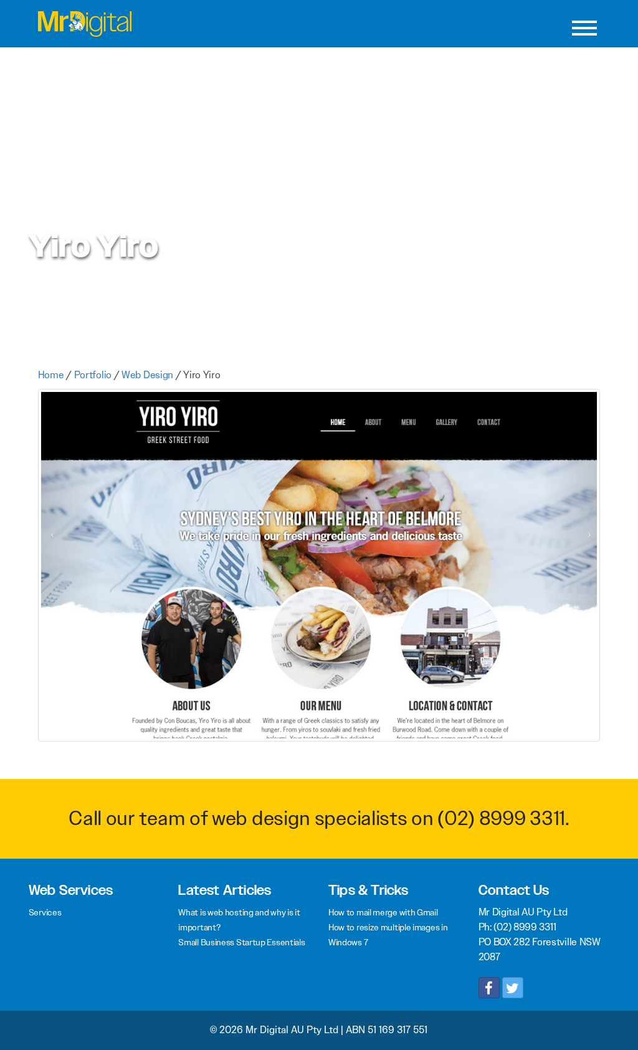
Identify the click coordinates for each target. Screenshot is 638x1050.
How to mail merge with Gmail (383, 912)
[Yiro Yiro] (319, 570)
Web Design (147, 374)
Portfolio (93, 374)
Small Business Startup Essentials (241, 942)
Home (51, 374)
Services (45, 912)
